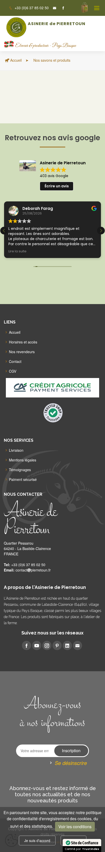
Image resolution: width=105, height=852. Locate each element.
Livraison (16, 450)
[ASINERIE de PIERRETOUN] (17, 27)
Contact (15, 361)
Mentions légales (22, 460)
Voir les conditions (74, 826)
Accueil (15, 60)
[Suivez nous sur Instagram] (46, 645)
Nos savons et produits (51, 60)
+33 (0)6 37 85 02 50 (31, 7)
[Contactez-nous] (52, 8)
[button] (101, 230)
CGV (12, 371)
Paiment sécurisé (23, 479)
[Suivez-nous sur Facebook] (61, 8)
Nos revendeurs (22, 351)
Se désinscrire (71, 763)
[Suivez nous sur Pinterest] (57, 645)
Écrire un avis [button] (57, 186)
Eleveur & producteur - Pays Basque (45, 46)
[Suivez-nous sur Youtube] (36, 645)
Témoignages (20, 469)
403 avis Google (54, 175)
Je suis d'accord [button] (37, 840)
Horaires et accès (23, 342)
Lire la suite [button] (17, 251)
